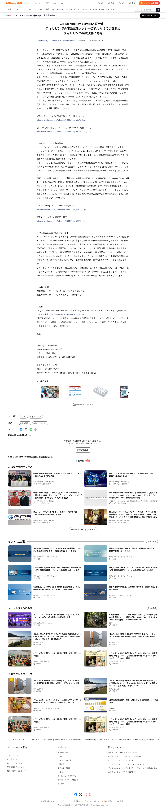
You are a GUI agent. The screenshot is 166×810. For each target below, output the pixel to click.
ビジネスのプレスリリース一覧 (27, 739)
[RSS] (90, 794)
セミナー (61, 784)
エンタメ (16, 9)
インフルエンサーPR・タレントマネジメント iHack (128, 764)
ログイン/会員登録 (151, 3)
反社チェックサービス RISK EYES (121, 772)
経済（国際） (25, 423)
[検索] (158, 10)
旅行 (30, 9)
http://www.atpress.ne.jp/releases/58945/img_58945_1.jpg (62, 120)
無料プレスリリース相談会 (68, 780)
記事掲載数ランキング (15, 767)
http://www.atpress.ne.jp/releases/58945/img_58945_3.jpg (62, 209)
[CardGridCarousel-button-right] (128, 392)
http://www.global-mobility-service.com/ (67, 314)
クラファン (110, 9)
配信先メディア (13, 759)
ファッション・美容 (41, 9)
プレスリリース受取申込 (67, 776)
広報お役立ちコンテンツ (16, 771)
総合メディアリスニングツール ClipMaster (124, 756)
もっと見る (152, 542)
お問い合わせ (83, 450)
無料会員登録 (63, 752)
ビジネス (77, 9)
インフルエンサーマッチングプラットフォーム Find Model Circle (133, 768)
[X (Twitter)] (26, 429)
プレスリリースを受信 (126, 3)
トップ (8, 739)
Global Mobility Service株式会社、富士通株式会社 (56, 41)
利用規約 (77, 801)
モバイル (93, 9)
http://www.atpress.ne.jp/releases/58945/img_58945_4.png (62, 221)
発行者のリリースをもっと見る (83, 530)
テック (85, 9)
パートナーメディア (14, 763)
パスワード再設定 (64, 760)
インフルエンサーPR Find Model (120, 760)
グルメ (24, 9)
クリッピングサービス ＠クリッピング (123, 752)
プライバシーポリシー (92, 801)
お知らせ (61, 772)
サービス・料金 (13, 755)
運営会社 (46, 801)
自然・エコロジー (40, 423)
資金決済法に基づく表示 (113, 801)
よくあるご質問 (64, 768)
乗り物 (101, 9)
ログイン (61, 756)
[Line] (31, 429)
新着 (9, 9)
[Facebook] (21, 429)
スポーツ (68, 9)
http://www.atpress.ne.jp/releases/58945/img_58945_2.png (62, 132)
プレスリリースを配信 (105, 3)
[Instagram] (85, 794)
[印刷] (35, 429)
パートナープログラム (61, 801)
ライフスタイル (57, 9)
